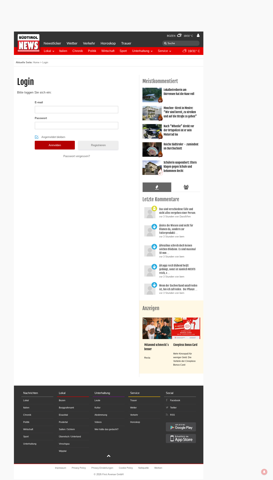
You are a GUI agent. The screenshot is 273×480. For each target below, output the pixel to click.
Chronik (77, 50)
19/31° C (193, 51)
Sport (123, 50)
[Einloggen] (198, 35)
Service (163, 50)
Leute (97, 400)
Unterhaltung (140, 50)
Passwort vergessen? (76, 156)
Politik (92, 50)
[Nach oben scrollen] (108, 456)
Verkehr (89, 43)
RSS (172, 415)
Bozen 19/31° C (180, 35)
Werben (158, 467)
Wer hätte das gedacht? (106, 429)
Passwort (41, 118)
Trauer (126, 43)
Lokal (47, 50)
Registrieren (98, 145)
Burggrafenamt (66, 407)
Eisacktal (63, 415)
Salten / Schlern (67, 429)
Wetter (72, 43)
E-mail (39, 102)
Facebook (175, 400)
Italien (63, 50)
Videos (98, 422)
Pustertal (63, 422)
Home (36, 62)
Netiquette (143, 467)
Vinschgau (64, 444)
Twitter (173, 407)
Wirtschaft (107, 50)
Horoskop (108, 43)
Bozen (62, 400)
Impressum (60, 467)
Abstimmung (101, 415)
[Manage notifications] (264, 472)
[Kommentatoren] (186, 187)
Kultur (97, 407)
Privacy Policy (79, 467)
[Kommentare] (156, 187)
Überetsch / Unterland (70, 436)
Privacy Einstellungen (102, 467)
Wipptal (62, 451)
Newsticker (52, 43)
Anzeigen (150, 308)
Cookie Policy (126, 467)
